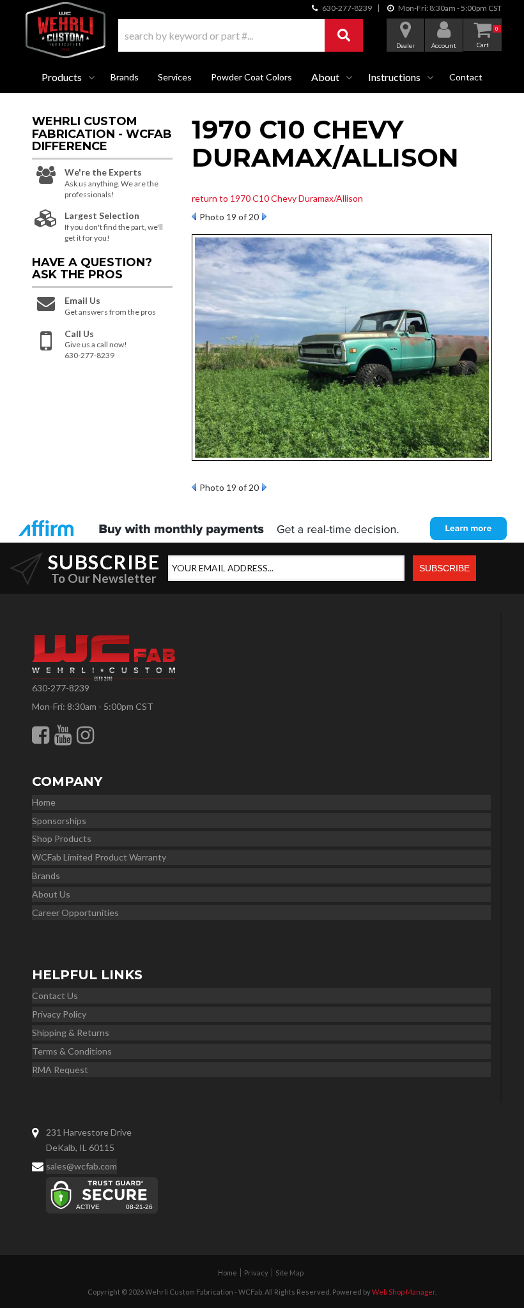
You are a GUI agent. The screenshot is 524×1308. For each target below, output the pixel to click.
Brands (125, 76)
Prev (194, 216)
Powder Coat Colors (251, 76)
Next (264, 216)
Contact (465, 76)
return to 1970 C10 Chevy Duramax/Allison (277, 198)
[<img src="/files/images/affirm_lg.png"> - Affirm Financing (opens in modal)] (262, 529)
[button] (240, 35)
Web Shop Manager (403, 1292)
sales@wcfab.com (81, 1166)
